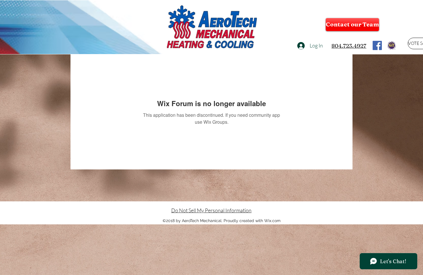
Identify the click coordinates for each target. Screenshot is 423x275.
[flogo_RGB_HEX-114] (377, 45)
